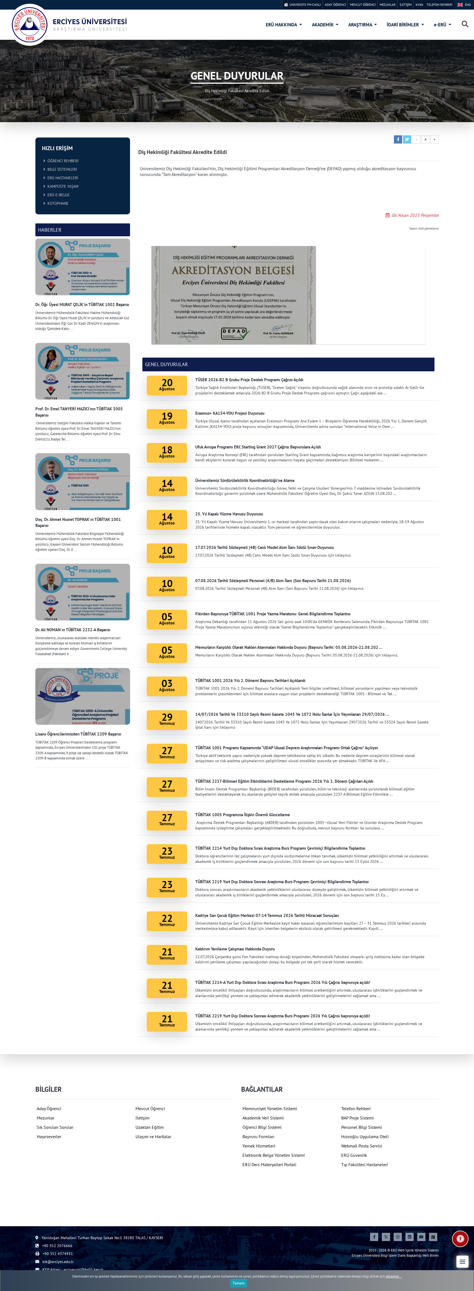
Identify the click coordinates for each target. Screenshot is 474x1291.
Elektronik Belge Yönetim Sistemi (273, 1155)
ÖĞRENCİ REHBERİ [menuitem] (61, 160)
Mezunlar (45, 1118)
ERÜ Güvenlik (354, 1155)
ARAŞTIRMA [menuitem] (360, 25)
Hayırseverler (49, 1136)
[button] (462, 1262)
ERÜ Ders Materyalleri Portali (269, 1164)
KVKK (419, 4)
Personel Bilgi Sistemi (361, 1127)
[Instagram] (398, 1237)
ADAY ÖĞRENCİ (335, 4)
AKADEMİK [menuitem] (323, 25)
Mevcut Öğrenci (150, 1108)
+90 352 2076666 (56, 1245)
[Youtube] (421, 1237)
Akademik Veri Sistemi (263, 1118)
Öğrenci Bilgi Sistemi (261, 1127)
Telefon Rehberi (356, 1108)
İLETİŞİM (405, 4)
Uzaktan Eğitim (150, 1127)
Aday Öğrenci (49, 1108)
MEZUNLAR (388, 4)
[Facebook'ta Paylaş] (398, 139)
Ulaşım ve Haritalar (153, 1136)
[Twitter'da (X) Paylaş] (407, 139)
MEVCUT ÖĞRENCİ (363, 4)
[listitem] (82, 285)
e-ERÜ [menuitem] (440, 25)
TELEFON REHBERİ (439, 4)
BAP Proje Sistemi (357, 1118)
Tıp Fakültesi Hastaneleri (364, 1164)
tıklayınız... (394, 1276)
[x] (386, 1237)
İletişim (142, 1118)
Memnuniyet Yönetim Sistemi (269, 1108)
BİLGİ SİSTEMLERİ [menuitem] (61, 169)
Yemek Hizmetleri (258, 1146)
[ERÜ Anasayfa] (68, 24)
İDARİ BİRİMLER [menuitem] (403, 25)
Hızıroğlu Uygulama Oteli (365, 1136)
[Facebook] (374, 1237)
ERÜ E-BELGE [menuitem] (57, 194)
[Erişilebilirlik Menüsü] (460, 1239)
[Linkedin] (409, 1237)
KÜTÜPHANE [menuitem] (57, 203)
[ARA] (465, 24)
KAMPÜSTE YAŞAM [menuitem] (61, 186)
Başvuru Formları (258, 1136)
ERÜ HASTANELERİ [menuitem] (61, 177)
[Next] (433, 1237)
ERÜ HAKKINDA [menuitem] (282, 25)
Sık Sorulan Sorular (55, 1127)
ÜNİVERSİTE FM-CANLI (304, 4)
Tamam (238, 1283)
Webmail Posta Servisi (361, 1146)
